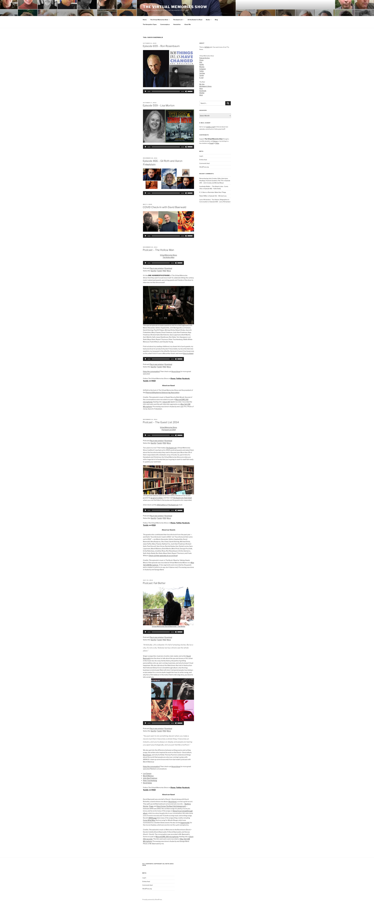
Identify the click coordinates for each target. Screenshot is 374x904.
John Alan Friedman (150, 778)
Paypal (211, 143)
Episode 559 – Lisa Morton (158, 105)
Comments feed (204, 163)
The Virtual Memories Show (175, 7)
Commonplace (165, 24)
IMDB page (153, 818)
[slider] (190, 91)
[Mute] (186, 91)
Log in (201, 156)
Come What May (149, 820)
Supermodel (184, 823)
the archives (175, 371)
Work (201, 95)
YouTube (202, 73)
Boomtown (147, 755)
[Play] (145, 91)
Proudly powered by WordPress (152, 899)
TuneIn (159, 271)
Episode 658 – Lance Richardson (220, 202)
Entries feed (203, 159)
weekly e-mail (210, 127)
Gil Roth (207, 47)
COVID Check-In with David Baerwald (164, 207)
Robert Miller (203, 196)
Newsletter (177, 24)
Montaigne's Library (205, 86)
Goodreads (202, 90)
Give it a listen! (188, 353)
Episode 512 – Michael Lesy (218, 196)
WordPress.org (204, 167)
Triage (151, 806)
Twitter (179, 378)
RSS (164, 271)
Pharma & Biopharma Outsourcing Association (162, 392)
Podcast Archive (204, 58)
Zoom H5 (166, 402)
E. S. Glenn (202, 192)
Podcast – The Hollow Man (158, 249)
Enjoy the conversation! (151, 371)
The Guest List (178, 19)
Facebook (186, 378)
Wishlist (201, 93)
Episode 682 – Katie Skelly (212, 188)
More (169, 271)
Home (145, 19)
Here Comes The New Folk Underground (171, 806)
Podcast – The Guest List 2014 (161, 422)
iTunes (172, 378)
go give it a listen (157, 498)
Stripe (217, 143)
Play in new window (157, 268)
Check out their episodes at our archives (163, 556)
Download (168, 268)
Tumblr (145, 381)
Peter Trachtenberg (150, 780)
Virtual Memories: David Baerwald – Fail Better (168, 626)
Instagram (202, 69)
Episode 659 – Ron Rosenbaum (161, 46)
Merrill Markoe (148, 776)
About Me (187, 24)
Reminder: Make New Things (217, 192)
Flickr (201, 88)
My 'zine (201, 84)
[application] (168, 91)
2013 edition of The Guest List (167, 505)
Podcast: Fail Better (154, 583)
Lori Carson (147, 773)
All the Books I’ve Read (195, 19)
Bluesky (201, 67)
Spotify (153, 271)
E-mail (201, 77)
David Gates (147, 783)
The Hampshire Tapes (150, 24)
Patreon (215, 141)
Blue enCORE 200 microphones (167, 837)
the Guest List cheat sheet (182, 498)
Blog (216, 19)
